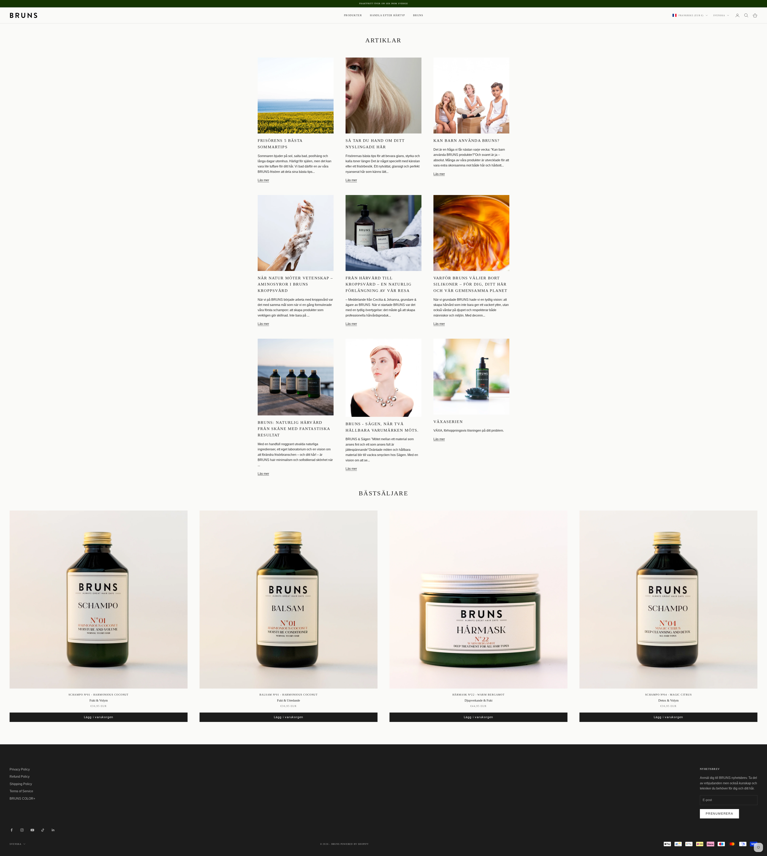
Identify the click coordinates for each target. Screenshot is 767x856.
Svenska (719, 15)
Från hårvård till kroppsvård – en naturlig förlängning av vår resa (378, 284)
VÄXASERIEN (448, 421)
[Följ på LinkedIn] (53, 830)
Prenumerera (719, 813)
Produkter (353, 15)
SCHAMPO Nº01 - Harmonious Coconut (99, 694)
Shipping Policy (21, 784)
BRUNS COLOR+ (22, 798)
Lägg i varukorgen (98, 717)
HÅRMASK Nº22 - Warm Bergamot (478, 694)
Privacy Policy (20, 769)
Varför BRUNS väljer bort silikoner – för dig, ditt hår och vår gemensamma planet (470, 284)
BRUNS (418, 15)
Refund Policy (20, 776)
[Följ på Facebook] (12, 830)
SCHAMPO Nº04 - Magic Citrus (668, 694)
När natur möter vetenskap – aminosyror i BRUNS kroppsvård (295, 284)
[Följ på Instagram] (22, 830)
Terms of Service (21, 791)
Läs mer (263, 180)
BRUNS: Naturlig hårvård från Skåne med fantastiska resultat (294, 428)
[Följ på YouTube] (32, 830)
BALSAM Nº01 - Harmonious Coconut (288, 694)
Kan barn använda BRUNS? (466, 140)
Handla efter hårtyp (387, 15)
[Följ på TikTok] (43, 830)
